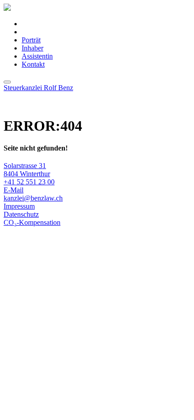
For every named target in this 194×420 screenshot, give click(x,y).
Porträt (31, 40)
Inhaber (32, 48)
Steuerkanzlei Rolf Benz (38, 87)
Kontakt (33, 64)
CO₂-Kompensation (32, 222)
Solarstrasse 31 (25, 165)
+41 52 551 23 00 (29, 182)
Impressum (19, 206)
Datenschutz (21, 214)
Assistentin (37, 56)
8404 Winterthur (27, 174)
